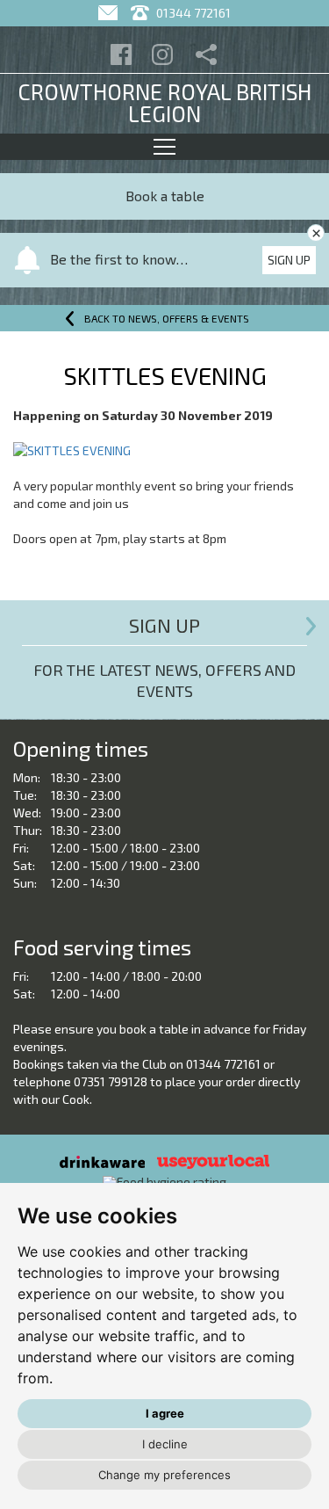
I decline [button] (165, 1444)
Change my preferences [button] (164, 1475)
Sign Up (289, 259)
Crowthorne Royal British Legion (164, 102)
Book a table (164, 195)
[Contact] (110, 12)
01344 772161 (192, 12)
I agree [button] (165, 1413)
